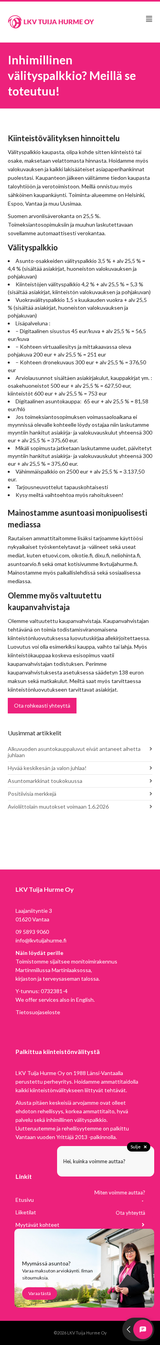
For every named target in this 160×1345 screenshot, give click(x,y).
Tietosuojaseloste (38, 1012)
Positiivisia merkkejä (32, 793)
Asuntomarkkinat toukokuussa (45, 780)
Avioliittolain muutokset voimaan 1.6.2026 (58, 806)
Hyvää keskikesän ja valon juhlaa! (47, 768)
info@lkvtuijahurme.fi (41, 940)
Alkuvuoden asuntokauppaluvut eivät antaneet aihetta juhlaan (74, 751)
